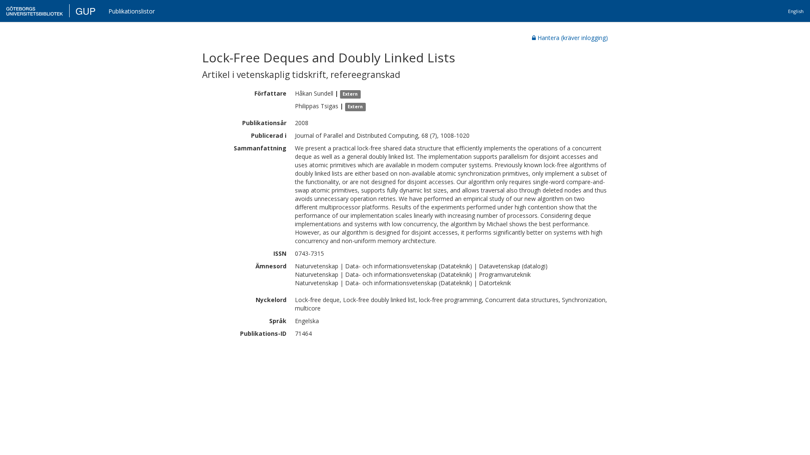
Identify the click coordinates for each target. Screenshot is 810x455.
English (796, 11)
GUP (86, 10)
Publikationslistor (131, 11)
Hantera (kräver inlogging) (572, 38)
